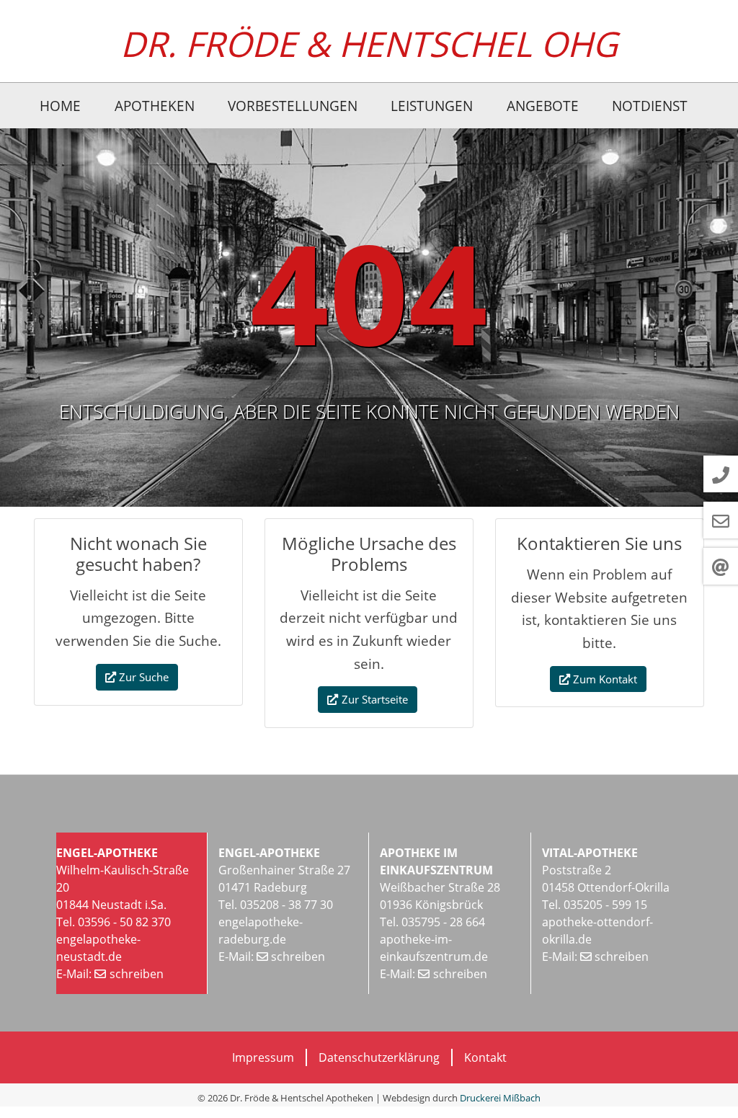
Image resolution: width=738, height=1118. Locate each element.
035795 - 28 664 (442, 922)
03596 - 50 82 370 (124, 922)
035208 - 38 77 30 (286, 905)
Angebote (543, 105)
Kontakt (485, 1057)
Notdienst (650, 105)
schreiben (137, 974)
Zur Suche (144, 677)
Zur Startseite (375, 699)
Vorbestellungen (292, 105)
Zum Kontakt (605, 679)
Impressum (263, 1057)
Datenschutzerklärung (379, 1057)
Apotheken (155, 105)
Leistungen (432, 105)
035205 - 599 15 (605, 905)
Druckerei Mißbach (500, 1097)
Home (60, 105)
